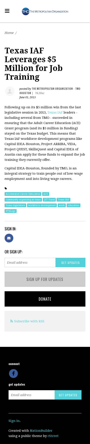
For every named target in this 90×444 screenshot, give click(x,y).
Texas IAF (55, 112)
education (73, 205)
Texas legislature (15, 205)
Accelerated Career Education (23, 194)
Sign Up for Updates (44, 279)
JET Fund (49, 199)
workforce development (42, 205)
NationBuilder (41, 431)
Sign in (14, 421)
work (62, 205)
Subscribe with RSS (29, 321)
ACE (45, 194)
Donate (45, 299)
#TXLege (11, 211)
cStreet (53, 436)
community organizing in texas (23, 199)
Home (9, 33)
